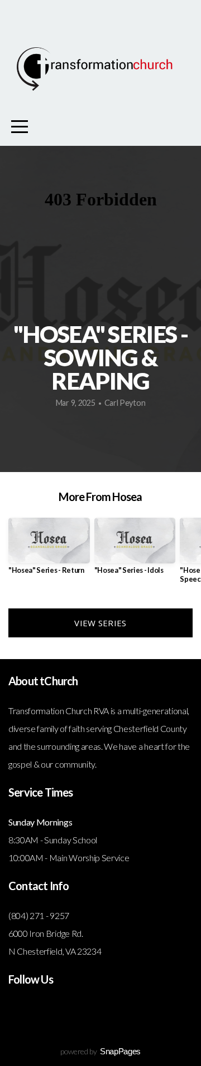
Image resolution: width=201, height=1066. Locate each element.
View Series (100, 622)
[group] (49, 550)
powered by (100, 1051)
